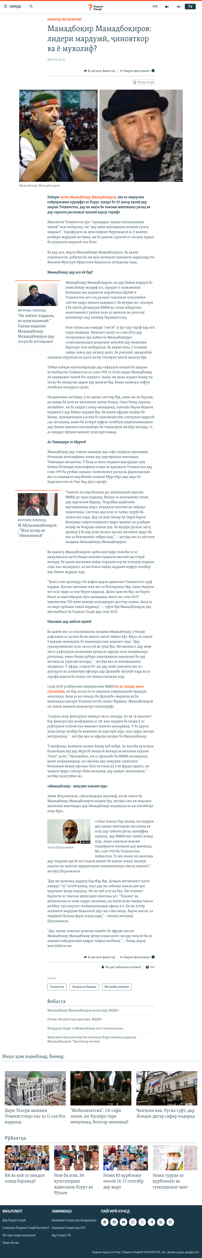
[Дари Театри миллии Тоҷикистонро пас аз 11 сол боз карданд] (35, 1088)
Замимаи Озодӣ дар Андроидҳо (74, 1220)
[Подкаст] (170, 1222)
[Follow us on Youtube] (123, 1222)
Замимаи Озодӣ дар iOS (68, 1228)
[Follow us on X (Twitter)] (142, 1222)
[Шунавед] (179, 7)
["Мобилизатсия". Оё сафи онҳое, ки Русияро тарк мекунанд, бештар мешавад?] (100, 1088)
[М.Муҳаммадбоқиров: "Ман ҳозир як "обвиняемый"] (38, 504)
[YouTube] (167, 7)
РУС (155, 6)
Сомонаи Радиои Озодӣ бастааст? (25, 1228)
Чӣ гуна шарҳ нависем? (19, 1235)
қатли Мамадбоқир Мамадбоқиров (88, 197)
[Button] (99, 71)
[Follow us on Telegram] (151, 1222)
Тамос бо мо (10, 1243)
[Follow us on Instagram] (133, 1222)
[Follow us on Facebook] (114, 1222)
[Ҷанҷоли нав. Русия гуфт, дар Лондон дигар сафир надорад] (166, 1088)
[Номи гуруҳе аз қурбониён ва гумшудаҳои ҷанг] (175, 1157)
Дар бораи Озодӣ (14, 1220)
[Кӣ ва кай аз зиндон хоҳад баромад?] (27, 1157)
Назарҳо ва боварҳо (64, 20)
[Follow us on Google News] (104, 1222)
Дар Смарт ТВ (61, 1235)
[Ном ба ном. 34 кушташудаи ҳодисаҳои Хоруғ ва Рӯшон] (76, 1157)
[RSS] (161, 1222)
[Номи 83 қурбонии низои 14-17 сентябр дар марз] (125, 1157)
